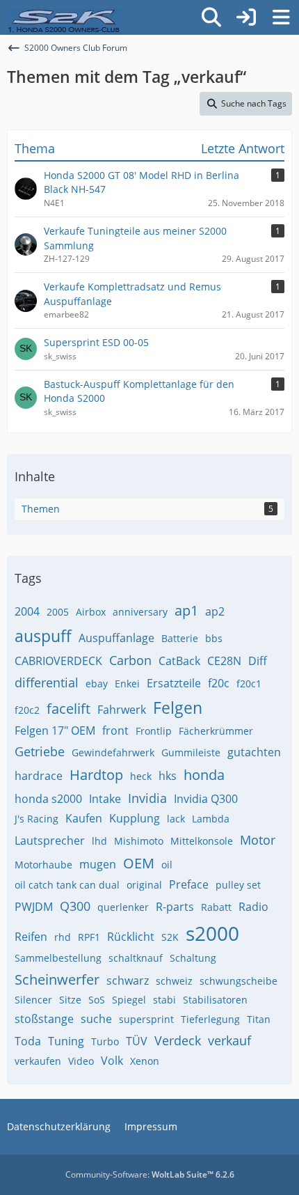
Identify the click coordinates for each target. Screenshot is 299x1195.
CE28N (224, 661)
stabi (164, 999)
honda (204, 774)
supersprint (146, 1019)
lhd (99, 841)
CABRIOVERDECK (58, 661)
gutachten (254, 752)
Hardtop (96, 774)
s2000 (212, 933)
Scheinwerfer (57, 979)
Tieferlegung (210, 1019)
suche (96, 1018)
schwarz (127, 980)
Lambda (210, 818)
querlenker (123, 907)
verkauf (229, 1040)
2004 (27, 611)
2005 (58, 611)
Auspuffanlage (116, 638)
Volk (112, 1060)
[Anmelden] (246, 17)
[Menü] (281, 17)
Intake (105, 798)
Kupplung (134, 818)
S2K (170, 937)
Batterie (179, 638)
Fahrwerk (121, 709)
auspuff (43, 636)
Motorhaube (43, 864)
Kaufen (83, 818)
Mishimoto (138, 841)
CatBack (179, 661)
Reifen (31, 936)
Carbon (130, 660)
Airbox (91, 611)
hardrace (39, 775)
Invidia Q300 (206, 798)
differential (47, 682)
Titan (258, 1019)
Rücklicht (130, 936)
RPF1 (89, 937)
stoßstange (44, 1018)
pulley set (238, 884)
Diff (257, 661)
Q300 (75, 906)
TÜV (136, 1041)
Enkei (127, 683)
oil (166, 864)
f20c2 (27, 710)
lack (176, 818)
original (144, 884)
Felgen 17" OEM (55, 730)
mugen (97, 864)
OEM (138, 863)
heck (141, 776)
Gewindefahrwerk (113, 752)
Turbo (105, 1041)
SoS (96, 999)
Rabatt (216, 907)
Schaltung (193, 957)
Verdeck (177, 1040)
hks (168, 775)
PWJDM (34, 906)
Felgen (177, 707)
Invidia (147, 798)
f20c (218, 683)
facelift (68, 708)
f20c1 (248, 683)
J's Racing (36, 818)
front (115, 730)
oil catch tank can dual (67, 884)
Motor (257, 839)
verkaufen (38, 1061)
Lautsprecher (50, 840)
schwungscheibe (238, 980)
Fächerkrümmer (216, 730)
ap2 (215, 611)
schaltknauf (135, 957)
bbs (214, 638)
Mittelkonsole (201, 841)
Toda (28, 1041)
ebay (97, 683)
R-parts (175, 906)
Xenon (144, 1061)
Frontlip (154, 730)
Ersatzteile (174, 683)
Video (81, 1061)
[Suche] (211, 17)
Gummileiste (190, 752)
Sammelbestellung (58, 957)
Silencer (33, 999)
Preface (189, 884)
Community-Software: (149, 1174)
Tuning (66, 1041)
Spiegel (129, 999)
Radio (253, 906)
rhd (62, 937)
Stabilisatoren (215, 999)
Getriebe (40, 751)
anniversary (140, 611)
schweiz (174, 980)
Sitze (70, 999)
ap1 (186, 610)
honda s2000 (48, 798)
